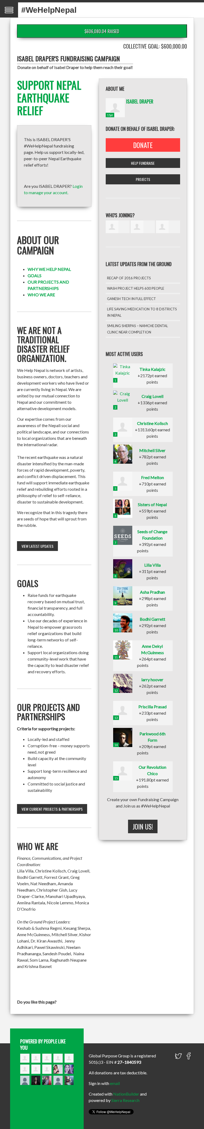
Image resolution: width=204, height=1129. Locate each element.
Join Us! (143, 826)
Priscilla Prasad (152, 706)
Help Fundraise (143, 163)
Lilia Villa (152, 564)
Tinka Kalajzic (152, 369)
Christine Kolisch (152, 423)
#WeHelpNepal (48, 10)
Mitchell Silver (152, 450)
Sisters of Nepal (152, 504)
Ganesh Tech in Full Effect (131, 299)
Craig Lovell (152, 396)
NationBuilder (126, 1093)
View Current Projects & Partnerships (52, 809)
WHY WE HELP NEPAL (49, 269)
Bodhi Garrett (152, 619)
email (115, 1083)
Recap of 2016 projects (129, 278)
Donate (143, 145)
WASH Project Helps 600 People (135, 288)
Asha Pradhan (152, 591)
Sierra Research (125, 1100)
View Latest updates (37, 546)
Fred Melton (152, 477)
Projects (143, 179)
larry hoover (152, 679)
